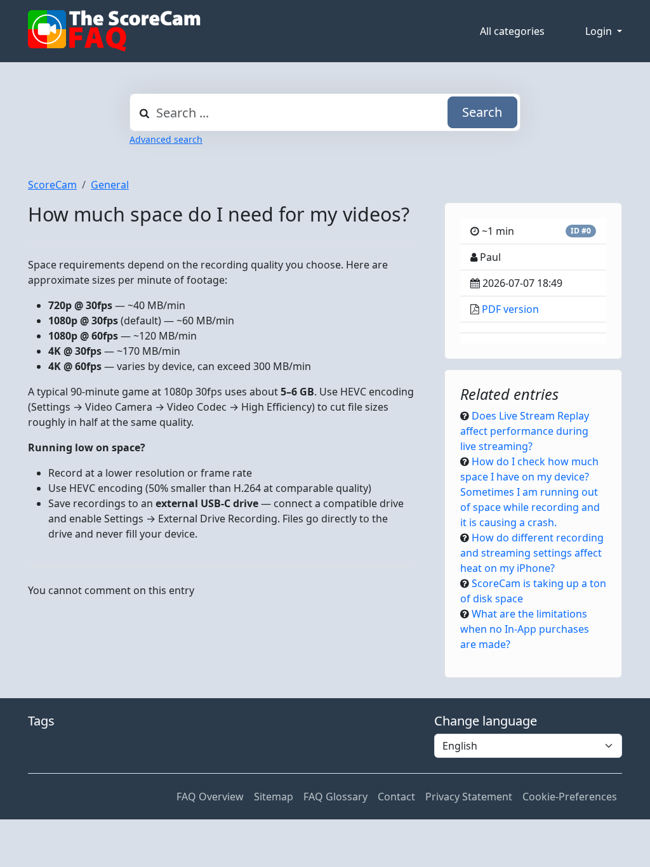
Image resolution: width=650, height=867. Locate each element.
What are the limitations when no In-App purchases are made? (524, 629)
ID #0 (581, 230)
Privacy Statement (468, 797)
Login (599, 31)
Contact (396, 797)
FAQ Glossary (335, 797)
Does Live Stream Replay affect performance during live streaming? (524, 431)
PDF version (510, 309)
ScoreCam (52, 185)
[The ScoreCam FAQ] (114, 31)
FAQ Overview (210, 797)
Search (482, 112)
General (110, 185)
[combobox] (325, 112)
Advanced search (165, 139)
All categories (512, 31)
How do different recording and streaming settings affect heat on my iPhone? (532, 553)
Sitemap (273, 797)
